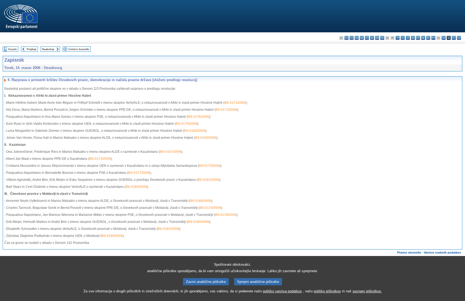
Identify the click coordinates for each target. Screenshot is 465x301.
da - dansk (357, 38)
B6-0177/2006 (139, 173)
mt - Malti (418, 38)
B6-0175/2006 (209, 166)
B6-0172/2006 (226, 110)
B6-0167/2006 (170, 152)
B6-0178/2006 (225, 215)
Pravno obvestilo (409, 252)
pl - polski (428, 38)
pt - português (433, 38)
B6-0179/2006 (186, 124)
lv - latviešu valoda (403, 38)
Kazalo (12, 49)
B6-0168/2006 (200, 201)
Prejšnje (32, 49)
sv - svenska (459, 38)
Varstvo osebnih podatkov (442, 252)
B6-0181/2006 (208, 180)
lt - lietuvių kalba (408, 38)
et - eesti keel (367, 38)
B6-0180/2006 (198, 222)
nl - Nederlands (423, 38)
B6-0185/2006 (205, 138)
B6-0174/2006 (210, 208)
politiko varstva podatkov (282, 291)
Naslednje (48, 49)
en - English (377, 38)
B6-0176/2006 (198, 117)
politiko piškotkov (327, 291)
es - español (346, 38)
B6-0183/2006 (168, 229)
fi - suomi (454, 38)
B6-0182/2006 (194, 131)
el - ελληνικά (372, 38)
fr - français (382, 38)
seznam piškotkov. (367, 291)
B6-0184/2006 (136, 187)
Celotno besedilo (78, 49)
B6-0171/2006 (235, 103)
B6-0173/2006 (100, 159)
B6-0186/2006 (112, 236)
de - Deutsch (362, 38)
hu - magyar (413, 38)
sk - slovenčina (444, 38)
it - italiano (398, 38)
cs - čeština (352, 38)
